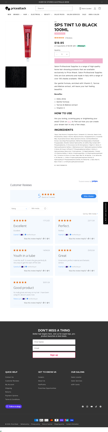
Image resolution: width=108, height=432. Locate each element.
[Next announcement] (102, 2)
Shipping (8, 388)
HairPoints (42, 384)
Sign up (54, 355)
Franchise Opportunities (47, 388)
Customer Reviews (12, 381)
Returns (8, 392)
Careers (41, 377)
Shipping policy (59, 424)
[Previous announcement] (6, 2)
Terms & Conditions (12, 399)
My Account (9, 384)
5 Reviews (68, 38)
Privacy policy (35, 424)
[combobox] (54, 8)
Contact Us (9, 377)
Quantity (57, 50)
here (69, 121)
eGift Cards (75, 384)
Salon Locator (76, 377)
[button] (17, 15)
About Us (41, 381)
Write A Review (89, 196)
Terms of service (47, 424)
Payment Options (11, 395)
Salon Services (76, 381)
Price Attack (14, 424)
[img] (55, 38)
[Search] (70, 8)
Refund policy (25, 424)
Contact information (72, 424)
